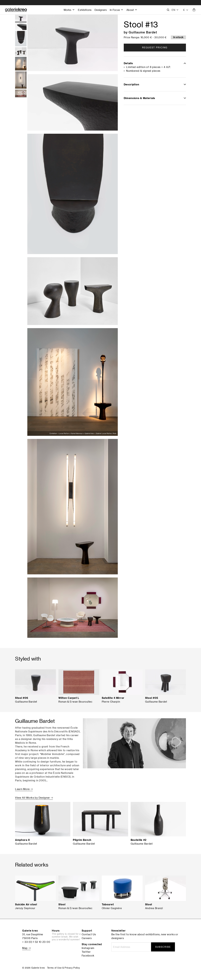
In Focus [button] (115, 9)
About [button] (130, 9)
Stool (61, 904)
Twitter (86, 951)
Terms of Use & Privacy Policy (63, 967)
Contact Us (89, 934)
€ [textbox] (184, 9)
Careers (87, 938)
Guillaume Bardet (143, 32)
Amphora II (22, 839)
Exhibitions (84, 9)
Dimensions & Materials (139, 98)
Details (128, 63)
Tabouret (108, 904)
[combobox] (185, 10)
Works (67, 9)
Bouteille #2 (139, 839)
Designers (101, 9)
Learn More (22, 789)
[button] (175, 10)
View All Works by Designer (33, 797)
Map (25, 948)
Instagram (88, 948)
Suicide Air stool (26, 904)
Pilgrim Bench (82, 839)
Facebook (88, 955)
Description (131, 84)
